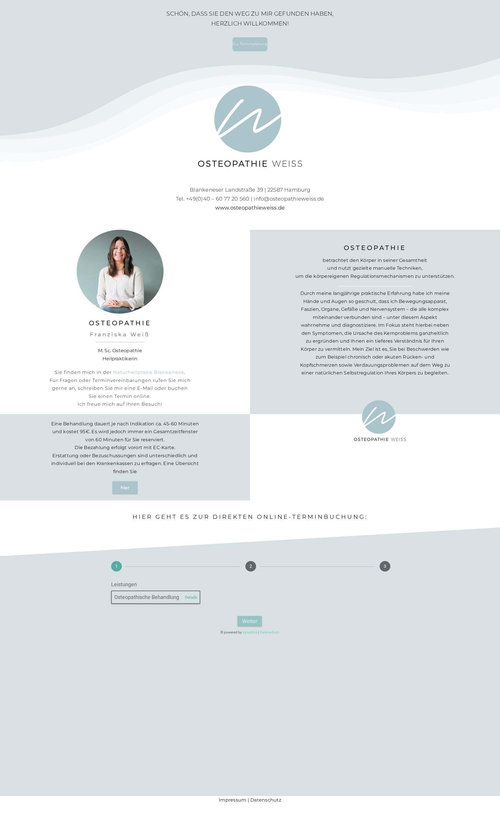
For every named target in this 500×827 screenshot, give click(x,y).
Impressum (233, 800)
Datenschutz (265, 800)
